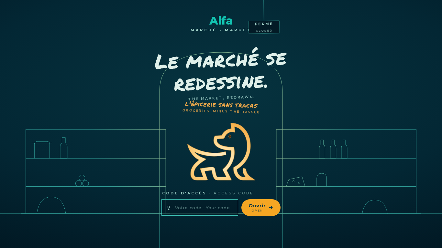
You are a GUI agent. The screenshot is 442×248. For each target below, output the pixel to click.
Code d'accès (208, 193)
